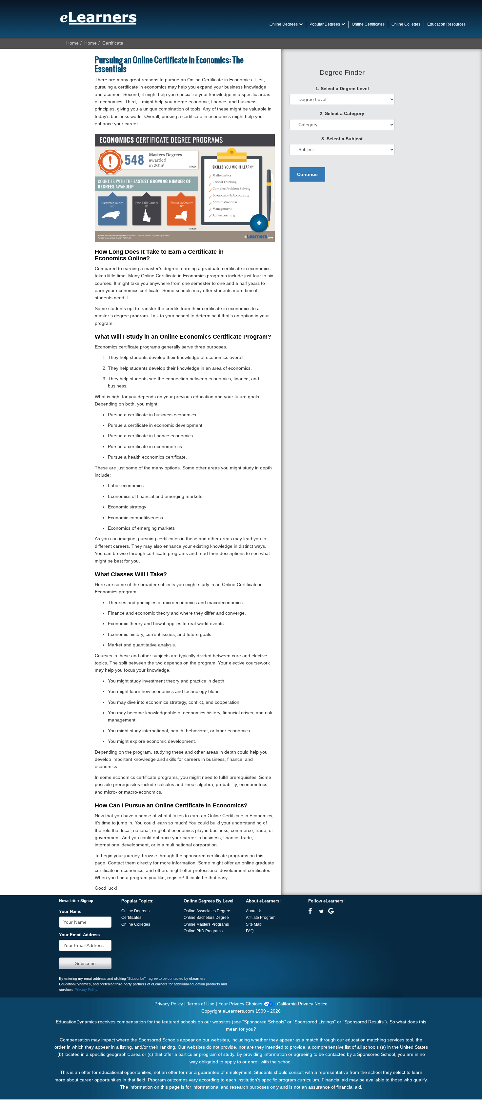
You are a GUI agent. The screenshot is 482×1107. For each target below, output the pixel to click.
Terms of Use (200, 1003)
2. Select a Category (342, 113)
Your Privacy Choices (241, 1003)
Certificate (112, 43)
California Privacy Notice (302, 1003)
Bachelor (204, 917)
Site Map (254, 924)
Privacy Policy (86, 990)
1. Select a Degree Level (342, 88)
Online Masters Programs (206, 924)
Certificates (131, 917)
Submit (85, 963)
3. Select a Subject (342, 138)
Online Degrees (135, 911)
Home (72, 43)
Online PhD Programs (203, 931)
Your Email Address (79, 935)
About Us (254, 911)
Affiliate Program (260, 917)
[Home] (98, 18)
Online (190, 917)
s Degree (220, 917)
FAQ (249, 931)
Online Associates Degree (207, 911)
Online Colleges (135, 924)
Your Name (70, 911)
